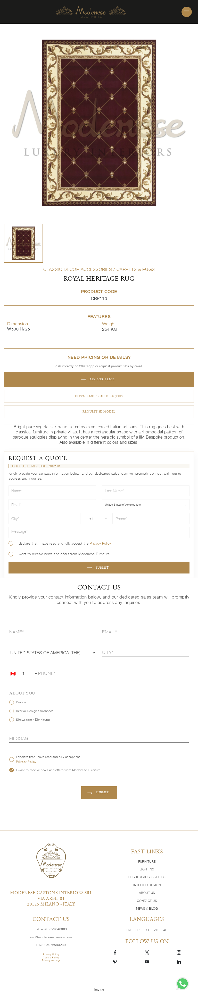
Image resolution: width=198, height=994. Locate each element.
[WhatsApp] (182, 983)
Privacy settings (51, 960)
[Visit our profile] (115, 952)
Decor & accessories (147, 877)
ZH (156, 930)
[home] (90, 12)
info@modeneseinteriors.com (51, 937)
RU (147, 930)
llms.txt (99, 989)
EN (129, 930)
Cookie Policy (51, 957)
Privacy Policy (100, 543)
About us (147, 893)
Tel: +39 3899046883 (51, 929)
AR (165, 930)
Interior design (147, 885)
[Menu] (187, 12)
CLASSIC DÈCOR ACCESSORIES (77, 269)
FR (138, 930)
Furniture (147, 861)
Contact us (147, 901)
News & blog (147, 908)
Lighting (147, 869)
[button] (23, 243)
